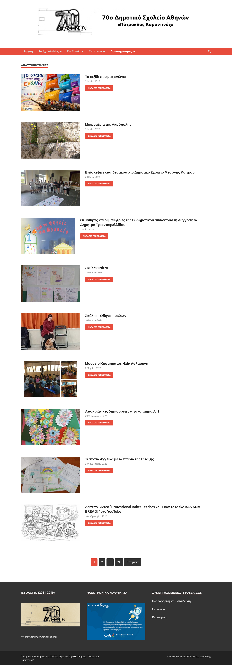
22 (118, 562)
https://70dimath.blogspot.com (39, 636)
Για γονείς (73, 51)
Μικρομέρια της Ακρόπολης (108, 124)
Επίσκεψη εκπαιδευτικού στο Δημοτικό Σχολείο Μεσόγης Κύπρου (139, 172)
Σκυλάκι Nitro (96, 268)
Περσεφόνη (159, 617)
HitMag (207, 656)
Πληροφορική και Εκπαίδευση (171, 601)
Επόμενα (133, 562)
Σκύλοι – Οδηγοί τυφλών (105, 315)
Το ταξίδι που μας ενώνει (105, 76)
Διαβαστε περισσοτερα (98, 87)
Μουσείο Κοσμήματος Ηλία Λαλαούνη (116, 363)
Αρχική (28, 51)
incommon (158, 609)
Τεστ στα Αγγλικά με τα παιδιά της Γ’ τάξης (119, 459)
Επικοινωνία (97, 51)
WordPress (193, 656)
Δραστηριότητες (121, 51)
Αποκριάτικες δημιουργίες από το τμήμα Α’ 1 (122, 411)
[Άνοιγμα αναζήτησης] (209, 51)
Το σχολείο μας (49, 51)
